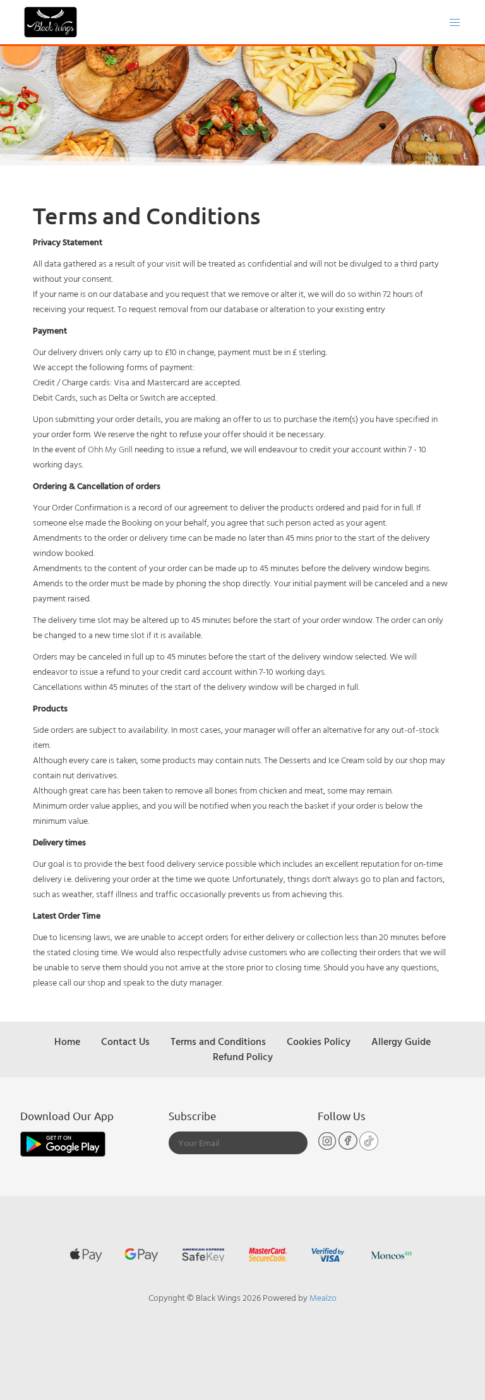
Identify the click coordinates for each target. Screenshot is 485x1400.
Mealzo (323, 1297)
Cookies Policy (318, 1041)
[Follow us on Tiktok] (368, 1147)
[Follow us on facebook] (348, 1147)
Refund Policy (243, 1056)
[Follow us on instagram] (328, 1147)
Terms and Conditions (218, 1041)
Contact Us (125, 1041)
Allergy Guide (401, 1041)
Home (67, 1041)
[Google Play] (62, 1142)
